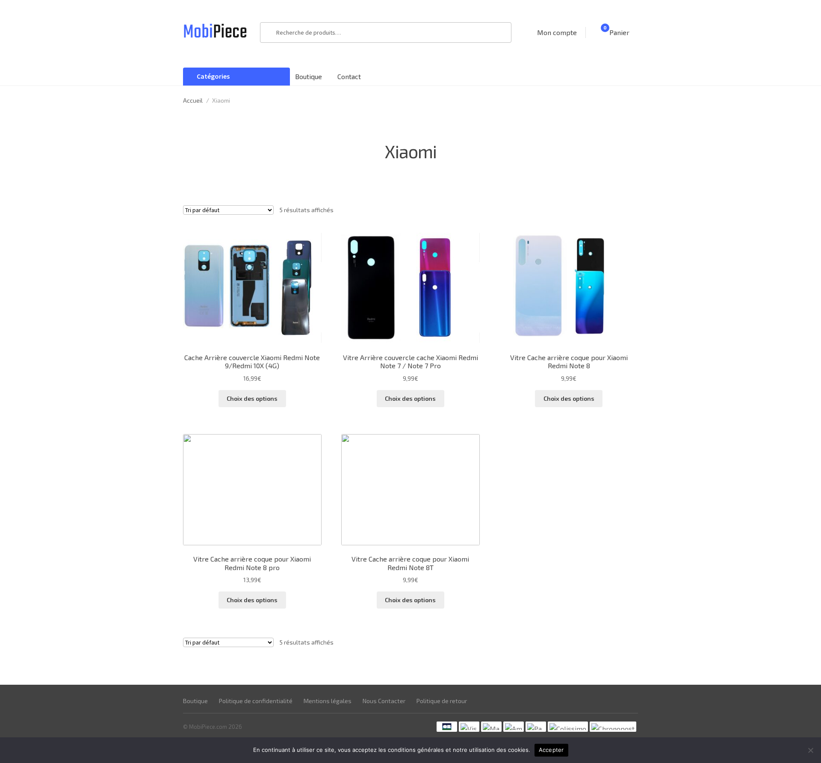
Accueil (193, 100)
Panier (616, 31)
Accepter (551, 749)
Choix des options (252, 398)
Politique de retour (441, 700)
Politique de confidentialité (255, 700)
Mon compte (557, 32)
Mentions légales (327, 700)
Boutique (308, 76)
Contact (349, 76)
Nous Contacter (384, 700)
